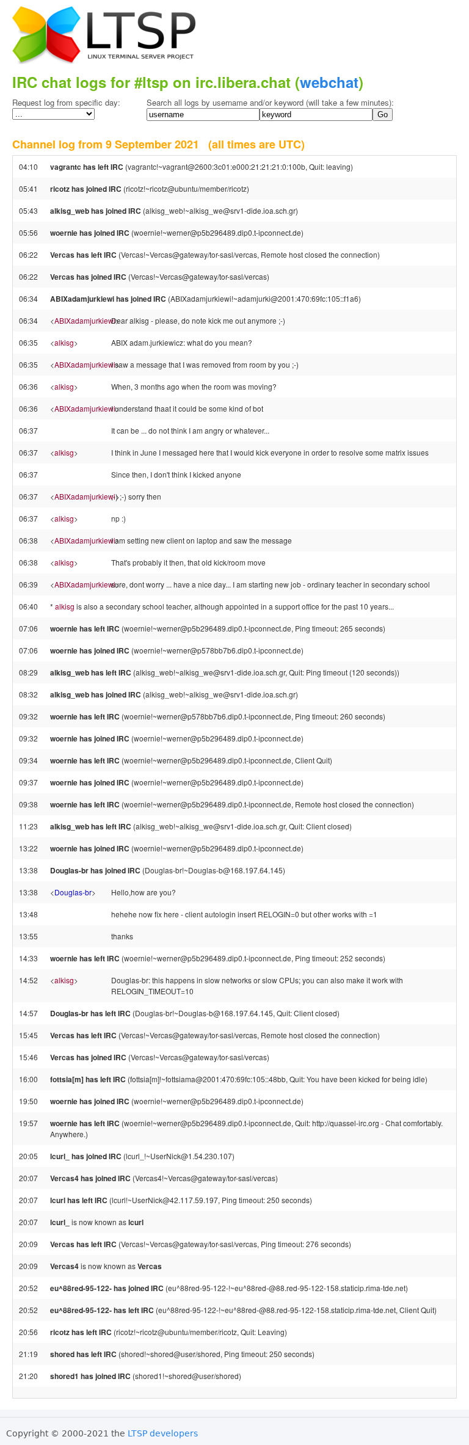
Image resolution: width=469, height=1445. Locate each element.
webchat (329, 81)
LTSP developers (163, 1433)
